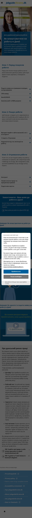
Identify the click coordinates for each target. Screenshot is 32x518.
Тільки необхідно (16, 276)
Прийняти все (16, 271)
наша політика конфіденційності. (13, 267)
